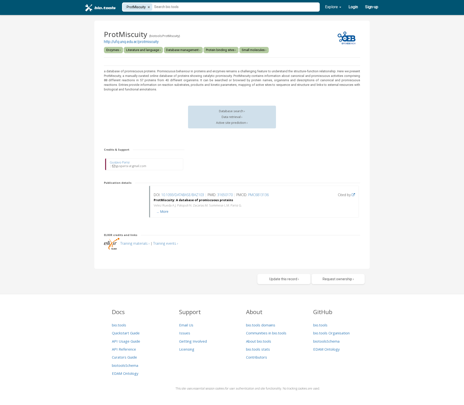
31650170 (225, 194)
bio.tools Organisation (331, 333)
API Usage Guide (126, 341)
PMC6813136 (258, 194)
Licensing (186, 349)
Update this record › (284, 279)
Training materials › (135, 243)
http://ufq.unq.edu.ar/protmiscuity (131, 42)
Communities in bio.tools (266, 333)
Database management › (183, 50)
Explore (332, 7)
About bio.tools (258, 341)
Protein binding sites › (221, 50)
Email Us (186, 325)
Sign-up (371, 7)
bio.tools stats (258, 349)
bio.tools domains (260, 325)
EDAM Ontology (125, 373)
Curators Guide (124, 357)
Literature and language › (143, 50)
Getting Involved (193, 341)
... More (162, 211)
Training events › (165, 243)
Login (353, 7)
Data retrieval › (232, 117)
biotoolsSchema (125, 365)
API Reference (124, 349)
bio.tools (119, 325)
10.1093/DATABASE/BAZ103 (182, 194)
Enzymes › (113, 50)
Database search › (232, 111)
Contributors (256, 357)
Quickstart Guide (126, 333)
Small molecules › (254, 50)
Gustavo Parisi (120, 162)
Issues (184, 333)
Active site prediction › (232, 123)
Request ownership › (338, 279)
